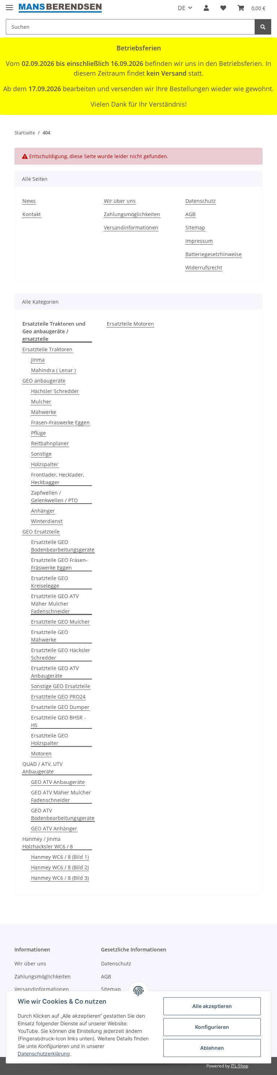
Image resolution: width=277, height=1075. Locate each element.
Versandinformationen (131, 227)
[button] (206, 8)
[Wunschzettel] (223, 8)
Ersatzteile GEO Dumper (60, 707)
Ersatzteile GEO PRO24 (58, 696)
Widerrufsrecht (203, 267)
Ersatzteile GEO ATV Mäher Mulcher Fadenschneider (55, 604)
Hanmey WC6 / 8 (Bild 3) (60, 877)
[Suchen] (263, 27)
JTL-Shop (239, 1066)
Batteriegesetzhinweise (213, 254)
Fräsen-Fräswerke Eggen (60, 422)
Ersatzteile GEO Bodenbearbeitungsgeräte (62, 546)
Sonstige (41, 453)
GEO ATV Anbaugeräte (58, 782)
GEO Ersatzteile (41, 531)
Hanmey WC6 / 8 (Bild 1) (60, 856)
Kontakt (31, 214)
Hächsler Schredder (55, 391)
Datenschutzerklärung (44, 1054)
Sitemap (195, 227)
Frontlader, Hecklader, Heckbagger (57, 478)
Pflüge (38, 432)
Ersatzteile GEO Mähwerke (49, 636)
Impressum (199, 240)
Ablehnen (212, 1048)
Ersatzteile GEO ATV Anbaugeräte (55, 672)
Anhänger (43, 510)
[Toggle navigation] (9, 4)
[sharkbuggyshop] (60, 8)
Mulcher (41, 401)
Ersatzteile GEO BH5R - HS (58, 721)
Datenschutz (200, 200)
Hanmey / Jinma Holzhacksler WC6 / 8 (47, 842)
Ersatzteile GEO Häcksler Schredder (60, 654)
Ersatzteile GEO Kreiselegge (49, 582)
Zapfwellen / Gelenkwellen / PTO (54, 496)
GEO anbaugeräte (43, 380)
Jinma (38, 359)
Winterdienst (46, 521)
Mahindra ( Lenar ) (53, 370)
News (29, 200)
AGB (190, 214)
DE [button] (181, 8)
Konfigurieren (212, 1027)
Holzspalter (44, 464)
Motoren (41, 753)
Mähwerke (43, 412)
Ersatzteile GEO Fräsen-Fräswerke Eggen (59, 564)
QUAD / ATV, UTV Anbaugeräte (42, 767)
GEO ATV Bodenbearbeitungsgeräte (62, 814)
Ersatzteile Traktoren (47, 349)
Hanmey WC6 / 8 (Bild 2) (60, 867)
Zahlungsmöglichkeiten (132, 214)
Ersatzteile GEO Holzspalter (49, 739)
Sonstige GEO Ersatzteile (60, 686)
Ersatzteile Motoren (130, 323)
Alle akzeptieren (212, 1006)
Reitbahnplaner (50, 443)
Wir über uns (120, 200)
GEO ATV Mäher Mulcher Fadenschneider (61, 796)
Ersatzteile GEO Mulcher (60, 621)
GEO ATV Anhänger (54, 828)
